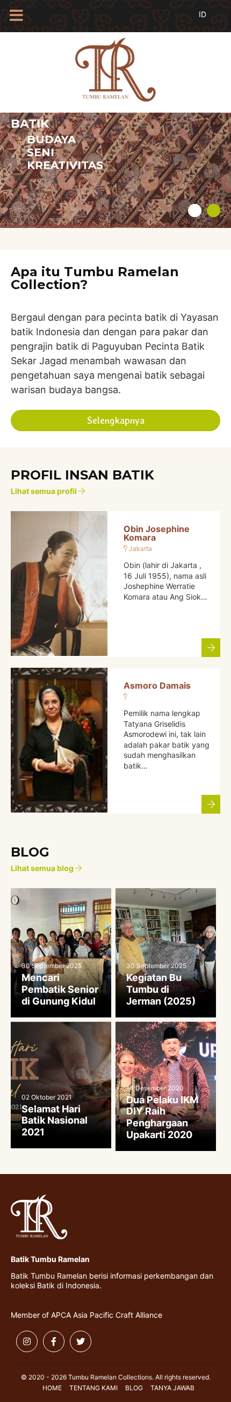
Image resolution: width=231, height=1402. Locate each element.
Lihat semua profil (44, 491)
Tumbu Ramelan (115, 70)
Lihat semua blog (43, 868)
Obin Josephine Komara (157, 533)
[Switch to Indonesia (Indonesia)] (211, 20)
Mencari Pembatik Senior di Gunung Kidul (59, 989)
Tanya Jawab (172, 1388)
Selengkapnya (116, 420)
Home (52, 1388)
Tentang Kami (93, 1388)
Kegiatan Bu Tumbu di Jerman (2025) (161, 989)
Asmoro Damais (157, 685)
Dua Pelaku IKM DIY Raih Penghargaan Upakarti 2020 (162, 1117)
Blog (134, 1388)
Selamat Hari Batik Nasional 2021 (54, 1120)
